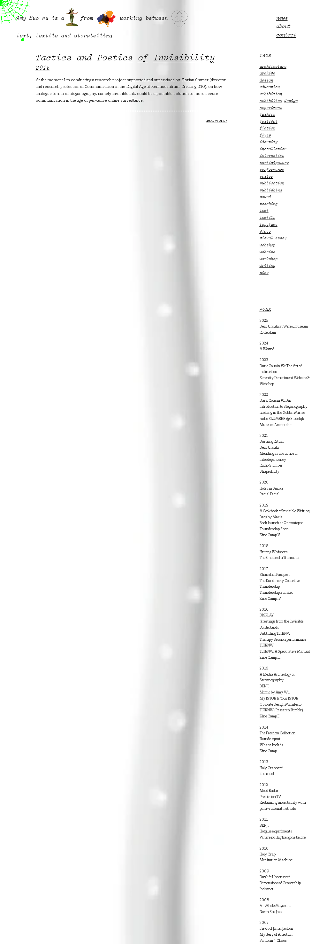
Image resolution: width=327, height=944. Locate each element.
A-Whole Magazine (275, 906)
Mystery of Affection (276, 935)
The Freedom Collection (277, 733)
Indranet (266, 889)
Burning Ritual (272, 442)
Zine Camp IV (270, 599)
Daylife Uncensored (275, 877)
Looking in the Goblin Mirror (282, 413)
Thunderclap (270, 587)
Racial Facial (269, 494)
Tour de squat (270, 739)
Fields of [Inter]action (276, 929)
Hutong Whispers (273, 552)
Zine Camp (268, 751)
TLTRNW (267, 645)
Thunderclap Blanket (276, 593)
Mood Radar (269, 791)
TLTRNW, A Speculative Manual (285, 652)
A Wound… (268, 349)
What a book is (271, 745)
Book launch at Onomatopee (281, 523)
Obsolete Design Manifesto (280, 705)
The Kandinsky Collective (280, 581)
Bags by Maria (271, 517)
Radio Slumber (271, 466)
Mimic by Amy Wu (275, 692)
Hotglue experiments (276, 831)
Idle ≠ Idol (267, 774)
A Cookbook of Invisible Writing (284, 511)
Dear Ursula (269, 448)
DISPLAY (267, 615)
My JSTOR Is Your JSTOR (279, 698)
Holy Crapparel (272, 768)
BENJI (264, 686)
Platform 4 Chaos (273, 941)
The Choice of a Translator (280, 558)
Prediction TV (270, 797)
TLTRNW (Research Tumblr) (281, 710)
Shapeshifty (269, 472)
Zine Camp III (270, 658)
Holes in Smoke (271, 489)
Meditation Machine (276, 860)
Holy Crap (268, 854)
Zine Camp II (269, 716)
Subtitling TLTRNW (275, 634)
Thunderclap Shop (274, 529)
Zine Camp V (270, 535)
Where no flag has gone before (283, 838)
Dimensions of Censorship (280, 883)
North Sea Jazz (271, 912)
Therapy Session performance (283, 640)
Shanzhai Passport (275, 575)
